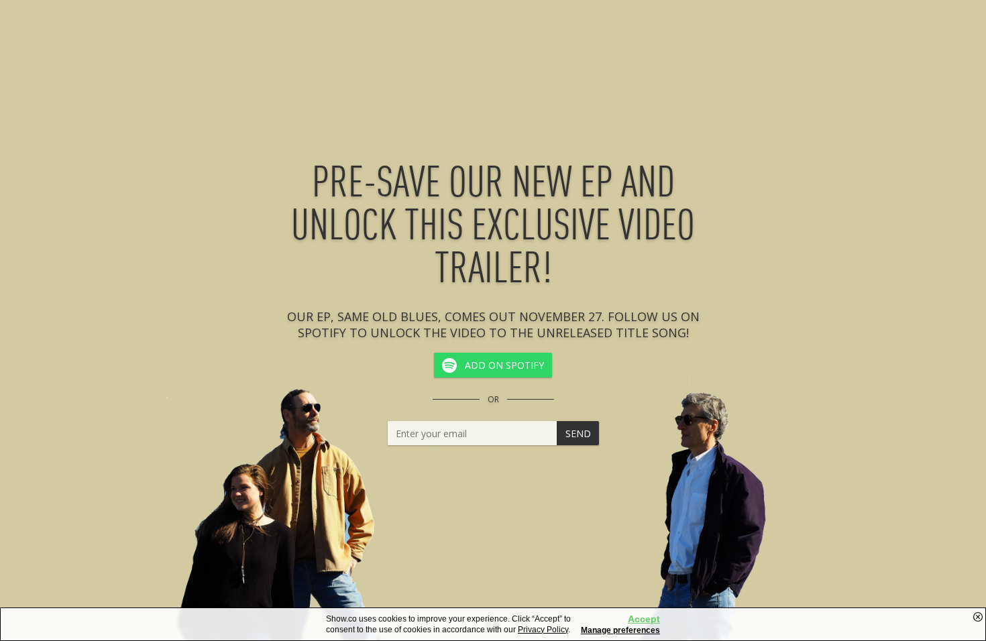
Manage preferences (620, 630)
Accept (644, 619)
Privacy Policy (543, 629)
